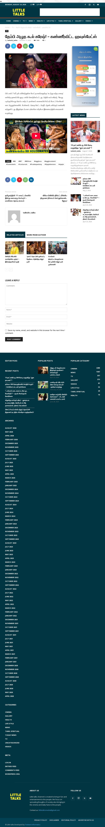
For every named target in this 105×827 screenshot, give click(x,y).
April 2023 (9, 558)
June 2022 (9, 596)
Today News (10, 735)
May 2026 (9, 432)
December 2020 (11, 665)
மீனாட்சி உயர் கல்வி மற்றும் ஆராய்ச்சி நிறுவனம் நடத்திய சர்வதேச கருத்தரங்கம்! (19, 410)
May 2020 (9, 692)
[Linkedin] (31, 46)
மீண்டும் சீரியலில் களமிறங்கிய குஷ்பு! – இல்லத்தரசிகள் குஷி (12, 259)
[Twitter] (94, 5)
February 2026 (11, 439)
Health (40, 21)
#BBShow (28, 161)
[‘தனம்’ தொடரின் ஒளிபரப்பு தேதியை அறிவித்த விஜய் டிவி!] (36, 247)
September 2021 (12, 631)
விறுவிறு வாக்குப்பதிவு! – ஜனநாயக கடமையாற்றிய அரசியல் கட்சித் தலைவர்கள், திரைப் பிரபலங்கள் (91, 214)
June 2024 (9, 512)
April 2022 (9, 604)
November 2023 (11, 531)
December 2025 (11, 443)
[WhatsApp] (25, 46)
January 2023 (11, 570)
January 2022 (11, 616)
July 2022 (9, 593)
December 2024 (11, 489)
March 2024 (10, 516)
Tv (24, 21)
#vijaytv (61, 164)
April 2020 (9, 696)
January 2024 (11, 524)
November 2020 (11, 669)
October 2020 (11, 673)
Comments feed (12, 770)
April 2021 (9, 650)
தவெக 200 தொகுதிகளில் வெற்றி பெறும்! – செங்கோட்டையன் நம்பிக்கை (19, 385)
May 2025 (9, 470)
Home (8, 21)
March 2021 (10, 654)
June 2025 (9, 466)
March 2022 (10, 608)
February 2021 (11, 658)
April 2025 (9, 474)
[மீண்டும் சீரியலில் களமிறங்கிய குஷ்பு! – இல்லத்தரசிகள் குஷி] (14, 247)
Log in (8, 762)
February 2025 (11, 481)
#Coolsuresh (22, 164)
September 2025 (12, 455)
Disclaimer (54, 820)
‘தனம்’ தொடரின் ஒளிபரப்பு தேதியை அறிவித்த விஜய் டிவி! (36, 259)
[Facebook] (85, 5)
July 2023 (9, 547)
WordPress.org (12, 774)
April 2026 (9, 436)
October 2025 (11, 451)
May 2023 (9, 554)
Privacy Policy (40, 820)
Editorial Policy (68, 820)
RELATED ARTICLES (15, 235)
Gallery (78, 21)
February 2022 (11, 612)
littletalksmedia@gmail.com (49, 810)
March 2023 (10, 562)
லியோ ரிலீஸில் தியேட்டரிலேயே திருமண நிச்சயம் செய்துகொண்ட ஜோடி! (53, 198)
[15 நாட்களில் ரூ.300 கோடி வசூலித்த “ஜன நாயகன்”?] (85, 131)
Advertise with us (86, 820)
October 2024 (11, 497)
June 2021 (9, 642)
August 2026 (10, 428)
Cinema (16, 21)
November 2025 (11, 447)
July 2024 (9, 508)
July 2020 (9, 684)
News (31, 21)
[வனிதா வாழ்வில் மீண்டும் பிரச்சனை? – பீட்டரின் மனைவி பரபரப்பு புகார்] (43, 396)
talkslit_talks (12, 40)
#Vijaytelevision (50, 164)
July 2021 (9, 639)
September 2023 (12, 539)
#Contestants (11, 164)
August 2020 (10, 681)
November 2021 (11, 623)
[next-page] (10, 269)
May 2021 (9, 646)
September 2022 (12, 585)
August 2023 (10, 543)
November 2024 (11, 493)
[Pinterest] (19, 46)
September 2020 (12, 677)
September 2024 (12, 501)
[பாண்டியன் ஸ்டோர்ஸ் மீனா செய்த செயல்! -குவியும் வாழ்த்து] (43, 384)
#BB (14, 161)
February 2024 (11, 520)
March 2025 (10, 478)
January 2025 (11, 485)
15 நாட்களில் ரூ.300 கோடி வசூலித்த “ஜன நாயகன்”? (19, 378)
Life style (50, 21)
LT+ (38, 4)
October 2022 (11, 581)
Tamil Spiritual (64, 21)
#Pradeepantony (36, 164)
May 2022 (9, 600)
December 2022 (11, 573)
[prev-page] (6, 269)
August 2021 (10, 635)
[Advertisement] (70, 12)
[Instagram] (89, 5)
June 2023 (9, 550)
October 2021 (11, 627)
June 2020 (9, 688)
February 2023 (11, 566)
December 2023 (11, 527)
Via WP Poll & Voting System (88, 103)
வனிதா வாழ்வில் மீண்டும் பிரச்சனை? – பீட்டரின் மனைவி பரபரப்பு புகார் (58, 396)
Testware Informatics (32, 825)
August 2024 (10, 504)
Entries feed (10, 766)
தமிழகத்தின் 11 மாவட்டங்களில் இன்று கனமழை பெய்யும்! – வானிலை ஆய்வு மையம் (18, 198)
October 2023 (11, 535)
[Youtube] (98, 5)
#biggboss (38, 161)
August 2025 (10, 458)
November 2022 (11, 577)
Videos (88, 21)
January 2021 (11, 662)
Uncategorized (12, 743)
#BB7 (20, 161)
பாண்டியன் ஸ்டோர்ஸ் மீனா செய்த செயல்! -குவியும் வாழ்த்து (57, 384)
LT (31, 4)
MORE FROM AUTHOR (36, 235)
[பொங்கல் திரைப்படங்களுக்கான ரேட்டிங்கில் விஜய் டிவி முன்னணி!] (57, 247)
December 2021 (11, 619)
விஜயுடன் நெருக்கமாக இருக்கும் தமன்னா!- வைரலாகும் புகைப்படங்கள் (57, 371)
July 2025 (9, 462)
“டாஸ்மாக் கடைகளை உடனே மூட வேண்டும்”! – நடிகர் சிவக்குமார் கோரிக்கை (91, 198)
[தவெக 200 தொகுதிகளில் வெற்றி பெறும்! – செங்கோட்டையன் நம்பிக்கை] (76, 181)
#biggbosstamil (50, 161)
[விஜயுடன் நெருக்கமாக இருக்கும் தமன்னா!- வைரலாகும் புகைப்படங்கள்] (43, 370)
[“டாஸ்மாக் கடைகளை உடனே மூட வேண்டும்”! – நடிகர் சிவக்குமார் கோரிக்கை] (76, 197)
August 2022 (10, 589)
